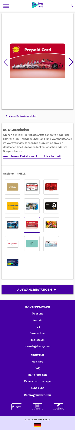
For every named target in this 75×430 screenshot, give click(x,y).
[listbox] (37, 225)
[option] (12, 187)
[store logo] (37, 5)
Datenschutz (37, 333)
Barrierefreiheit (37, 374)
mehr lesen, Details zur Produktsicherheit (32, 156)
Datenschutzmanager (37, 381)
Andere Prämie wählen (21, 116)
